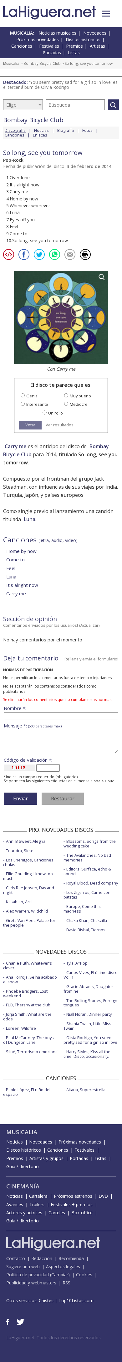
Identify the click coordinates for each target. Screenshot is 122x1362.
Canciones (21, 46)
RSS (66, 1283)
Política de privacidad (27, 1275)
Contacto (15, 1258)
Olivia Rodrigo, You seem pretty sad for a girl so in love (90, 1040)
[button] (106, 14)
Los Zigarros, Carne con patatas (87, 895)
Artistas (97, 46)
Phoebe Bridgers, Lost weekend (25, 993)
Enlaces (40, 135)
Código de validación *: (28, 760)
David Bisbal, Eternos (85, 930)
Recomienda (71, 1258)
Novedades (94, 33)
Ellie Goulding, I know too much (28, 876)
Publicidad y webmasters (31, 1283)
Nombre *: (15, 708)
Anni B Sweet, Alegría (25, 841)
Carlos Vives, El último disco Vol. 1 (91, 975)
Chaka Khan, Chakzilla (86, 920)
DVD (103, 1196)
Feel (10, 568)
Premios (74, 46)
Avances (14, 1204)
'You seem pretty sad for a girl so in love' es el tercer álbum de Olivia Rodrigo (60, 84)
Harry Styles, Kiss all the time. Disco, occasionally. (87, 1054)
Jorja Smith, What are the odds (27, 1016)
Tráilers (36, 1204)
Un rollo (55, 413)
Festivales (49, 46)
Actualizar (89, 625)
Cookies (84, 1275)
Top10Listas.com (76, 1300)
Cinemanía (22, 1186)
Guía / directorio (22, 1166)
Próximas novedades (37, 39)
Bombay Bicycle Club (42, 63)
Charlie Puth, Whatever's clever (27, 965)
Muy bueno (80, 396)
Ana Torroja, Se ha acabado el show (30, 979)
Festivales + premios (72, 1204)
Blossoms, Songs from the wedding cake (90, 843)
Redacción (41, 1258)
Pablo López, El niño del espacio (26, 1092)
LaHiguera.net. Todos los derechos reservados (53, 1337)
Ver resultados (60, 425)
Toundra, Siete (19, 850)
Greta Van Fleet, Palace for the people (29, 923)
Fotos (87, 130)
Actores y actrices (24, 1213)
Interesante (37, 404)
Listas (74, 52)
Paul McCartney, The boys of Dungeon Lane (28, 1040)
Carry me (16, 446)
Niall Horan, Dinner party (89, 1014)
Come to (15, 559)
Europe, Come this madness (82, 909)
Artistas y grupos (46, 1158)
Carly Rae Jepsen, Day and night (28, 890)
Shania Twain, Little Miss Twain (87, 1026)
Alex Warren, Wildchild (27, 911)
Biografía (65, 130)
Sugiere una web (23, 1266)
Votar (30, 425)
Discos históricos (83, 39)
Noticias (41, 130)
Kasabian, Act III (20, 901)
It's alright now (22, 585)
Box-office (82, 1213)
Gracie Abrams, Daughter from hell (88, 989)
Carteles (56, 1213)
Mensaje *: (33, 725)
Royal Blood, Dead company (92, 883)
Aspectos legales (63, 1266)
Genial (32, 396)
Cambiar (59, 1275)
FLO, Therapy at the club (28, 1005)
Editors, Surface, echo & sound (87, 871)
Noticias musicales (57, 33)
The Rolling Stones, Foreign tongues (90, 1003)
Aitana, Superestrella (85, 1089)
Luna (29, 519)
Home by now (21, 551)
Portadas (52, 52)
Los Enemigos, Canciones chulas (28, 862)
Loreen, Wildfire (21, 1028)
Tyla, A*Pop (77, 963)
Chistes (46, 1300)
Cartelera (38, 1196)
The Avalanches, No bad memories (87, 857)
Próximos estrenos (73, 1196)
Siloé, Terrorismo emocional (32, 1051)
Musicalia (11, 63)
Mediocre (79, 404)
